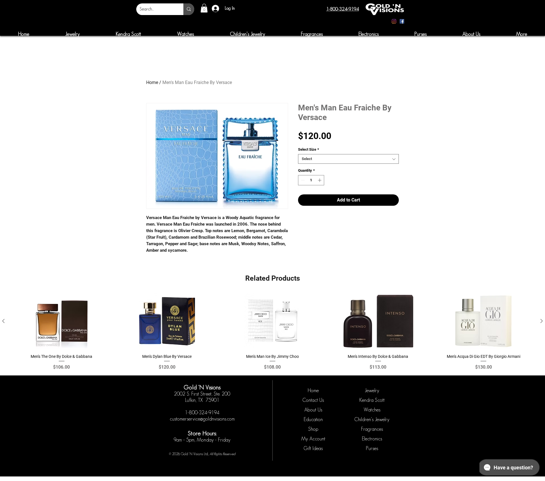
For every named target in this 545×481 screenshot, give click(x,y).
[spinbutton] (311, 180)
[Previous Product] (3, 321)
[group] (272, 332)
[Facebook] (402, 21)
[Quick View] (62, 321)
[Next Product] (541, 321)
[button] (204, 8)
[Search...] (188, 9)
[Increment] (320, 180)
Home (152, 82)
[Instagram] (394, 21)
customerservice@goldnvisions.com (202, 419)
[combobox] (348, 159)
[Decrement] (302, 180)
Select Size (308, 149)
